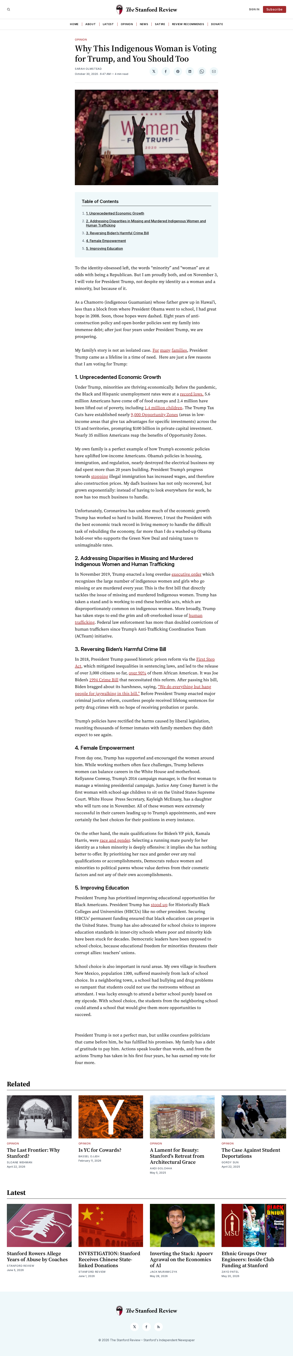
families (179, 350)
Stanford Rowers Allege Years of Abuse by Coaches (37, 1256)
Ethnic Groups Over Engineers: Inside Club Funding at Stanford (248, 1259)
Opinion (127, 24)
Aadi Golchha (161, 1168)
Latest (108, 24)
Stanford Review (20, 1265)
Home (74, 24)
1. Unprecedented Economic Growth (115, 213)
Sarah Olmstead (88, 68)
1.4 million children (163, 408)
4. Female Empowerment (106, 241)
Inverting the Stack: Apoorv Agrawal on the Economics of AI (181, 1259)
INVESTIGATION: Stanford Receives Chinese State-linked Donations (109, 1259)
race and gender (115, 840)
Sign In (254, 9)
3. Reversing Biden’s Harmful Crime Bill (117, 233)
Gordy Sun (230, 1162)
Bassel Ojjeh (89, 1156)
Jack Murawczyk (163, 1271)
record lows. (192, 394)
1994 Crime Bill (103, 680)
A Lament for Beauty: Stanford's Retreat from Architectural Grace (177, 1155)
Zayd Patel (230, 1271)
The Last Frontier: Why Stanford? (33, 1152)
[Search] (8, 9)
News (144, 24)
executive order (186, 574)
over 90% (137, 673)
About (90, 24)
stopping (99, 476)
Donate (217, 24)
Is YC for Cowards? (100, 1149)
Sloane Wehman (19, 1162)
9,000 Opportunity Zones (154, 415)
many (165, 350)
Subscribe (274, 9)
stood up (159, 905)
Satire (160, 24)
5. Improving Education (104, 248)
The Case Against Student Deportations (251, 1152)
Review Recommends (188, 24)
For (156, 350)
